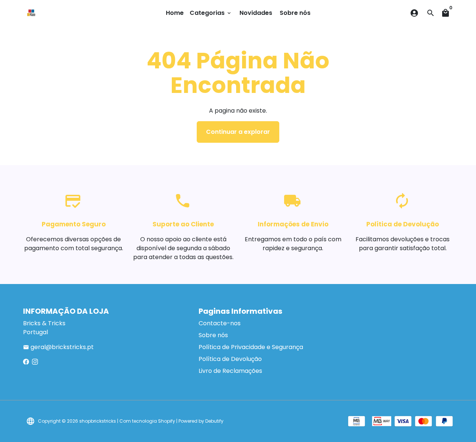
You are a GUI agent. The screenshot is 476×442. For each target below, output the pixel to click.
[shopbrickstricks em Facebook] (26, 362)
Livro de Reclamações (230, 371)
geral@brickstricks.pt (58, 347)
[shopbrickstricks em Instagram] (35, 362)
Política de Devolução (230, 359)
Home (175, 13)
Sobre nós (295, 13)
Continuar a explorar (238, 132)
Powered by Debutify (200, 421)
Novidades (255, 13)
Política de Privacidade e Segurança (251, 347)
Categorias (211, 13)
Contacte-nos (220, 323)
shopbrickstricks (97, 421)
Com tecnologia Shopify (147, 421)
